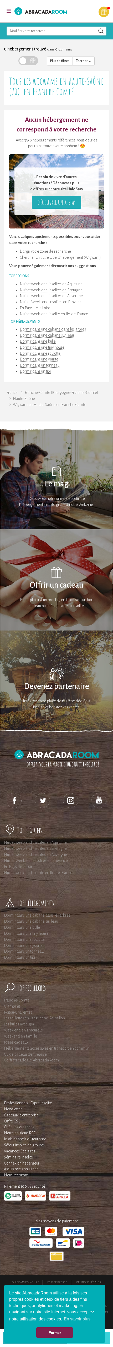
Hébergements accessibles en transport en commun (46, 1048)
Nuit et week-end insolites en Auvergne (51, 296)
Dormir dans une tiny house (42, 347)
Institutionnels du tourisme (25, 1139)
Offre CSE (12, 1121)
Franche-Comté (16, 1000)
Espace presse (57, 1282)
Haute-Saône (24, 399)
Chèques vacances (19, 1127)
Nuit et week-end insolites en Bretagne (51, 290)
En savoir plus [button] (77, 1319)
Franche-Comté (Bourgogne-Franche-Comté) (61, 392)
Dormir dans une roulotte (40, 353)
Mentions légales (88, 1282)
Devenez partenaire (56, 686)
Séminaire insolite (18, 1157)
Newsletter (13, 1109)
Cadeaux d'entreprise (21, 1115)
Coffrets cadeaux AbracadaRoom (31, 1060)
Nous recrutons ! (17, 1175)
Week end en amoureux (23, 1030)
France (12, 392)
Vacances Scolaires (19, 1151)
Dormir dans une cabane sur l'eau (47, 335)
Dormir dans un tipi (35, 371)
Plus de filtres (59, 61)
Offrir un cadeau (57, 585)
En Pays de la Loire (35, 308)
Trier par (82, 61)
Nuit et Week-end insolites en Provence (52, 302)
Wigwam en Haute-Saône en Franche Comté (49, 405)
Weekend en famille (20, 1036)
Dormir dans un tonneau (39, 365)
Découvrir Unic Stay (56, 202)
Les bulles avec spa (19, 1024)
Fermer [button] (55, 1332)
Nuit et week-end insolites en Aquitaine (51, 284)
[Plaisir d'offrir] (104, 12)
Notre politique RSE (19, 1133)
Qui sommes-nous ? (25, 1282)
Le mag (57, 484)
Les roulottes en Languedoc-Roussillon (34, 1018)
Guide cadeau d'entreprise (25, 1054)
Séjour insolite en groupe (24, 1145)
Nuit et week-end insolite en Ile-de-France (54, 314)
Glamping (12, 1006)
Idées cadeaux (16, 1042)
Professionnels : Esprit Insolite (28, 1103)
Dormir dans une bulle (38, 341)
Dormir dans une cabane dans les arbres (53, 329)
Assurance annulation (21, 1169)
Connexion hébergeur (21, 1163)
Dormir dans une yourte (39, 359)
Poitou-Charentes (18, 1012)
